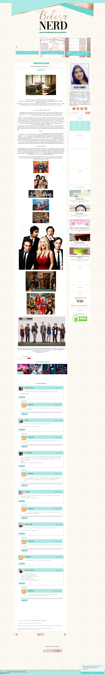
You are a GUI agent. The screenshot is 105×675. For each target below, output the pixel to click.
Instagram (37, 620)
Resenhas (33, 1)
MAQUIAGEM (75, 128)
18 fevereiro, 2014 (58, 524)
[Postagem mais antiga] (65, 635)
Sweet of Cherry (25, 393)
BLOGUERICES (85, 130)
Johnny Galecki (25, 133)
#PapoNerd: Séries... (79, 199)
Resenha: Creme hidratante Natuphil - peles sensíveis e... (79, 257)
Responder (22, 397)
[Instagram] (78, 110)
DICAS (85, 122)
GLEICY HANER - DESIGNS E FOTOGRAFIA (19, 672)
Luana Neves (28, 452)
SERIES (74, 127)
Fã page (31, 620)
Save (29, 358)
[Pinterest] (82, 110)
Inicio (23, 1)
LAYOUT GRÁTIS (74, 130)
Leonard (20, 133)
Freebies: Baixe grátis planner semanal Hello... (80, 228)
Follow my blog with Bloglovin (79, 314)
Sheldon (33, 133)
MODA (74, 124)
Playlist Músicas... (80, 213)
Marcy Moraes (29, 387)
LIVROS (85, 127)
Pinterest (44, 620)
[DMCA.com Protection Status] (79, 322)
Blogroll (45, 1)
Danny (27, 420)
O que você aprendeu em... (79, 242)
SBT (47, 148)
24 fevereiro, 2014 (58, 570)
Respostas (24, 401)
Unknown (31, 404)
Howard (33, 138)
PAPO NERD (74, 121)
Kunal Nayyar (49, 138)
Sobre (28, 1)
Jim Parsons (38, 133)
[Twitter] (86, 110)
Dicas (50, 1)
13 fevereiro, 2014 (58, 420)
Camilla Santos (29, 570)
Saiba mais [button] (85, 669)
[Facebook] (74, 110)
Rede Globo (41, 153)
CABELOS (85, 125)
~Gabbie (27, 491)
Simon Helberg (39, 138)
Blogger (8, 673)
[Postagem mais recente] (16, 635)
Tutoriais (39, 1)
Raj (45, 138)
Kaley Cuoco (24, 136)
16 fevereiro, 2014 (58, 491)
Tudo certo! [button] (92, 672)
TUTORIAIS (85, 128)
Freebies (55, 1)
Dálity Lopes (28, 524)
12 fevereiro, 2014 (58, 387)
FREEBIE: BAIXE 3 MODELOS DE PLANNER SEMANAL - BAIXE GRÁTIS (27, 52)
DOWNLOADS (85, 124)
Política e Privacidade (64, 1)
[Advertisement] (80, 158)
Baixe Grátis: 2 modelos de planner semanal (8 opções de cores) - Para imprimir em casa (52, 53)
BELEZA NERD (4, 671)
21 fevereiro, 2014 (57, 404)
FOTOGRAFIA (75, 125)
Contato (73, 1)
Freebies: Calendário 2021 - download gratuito (78, 52)
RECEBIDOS (74, 122)
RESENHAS (85, 121)
